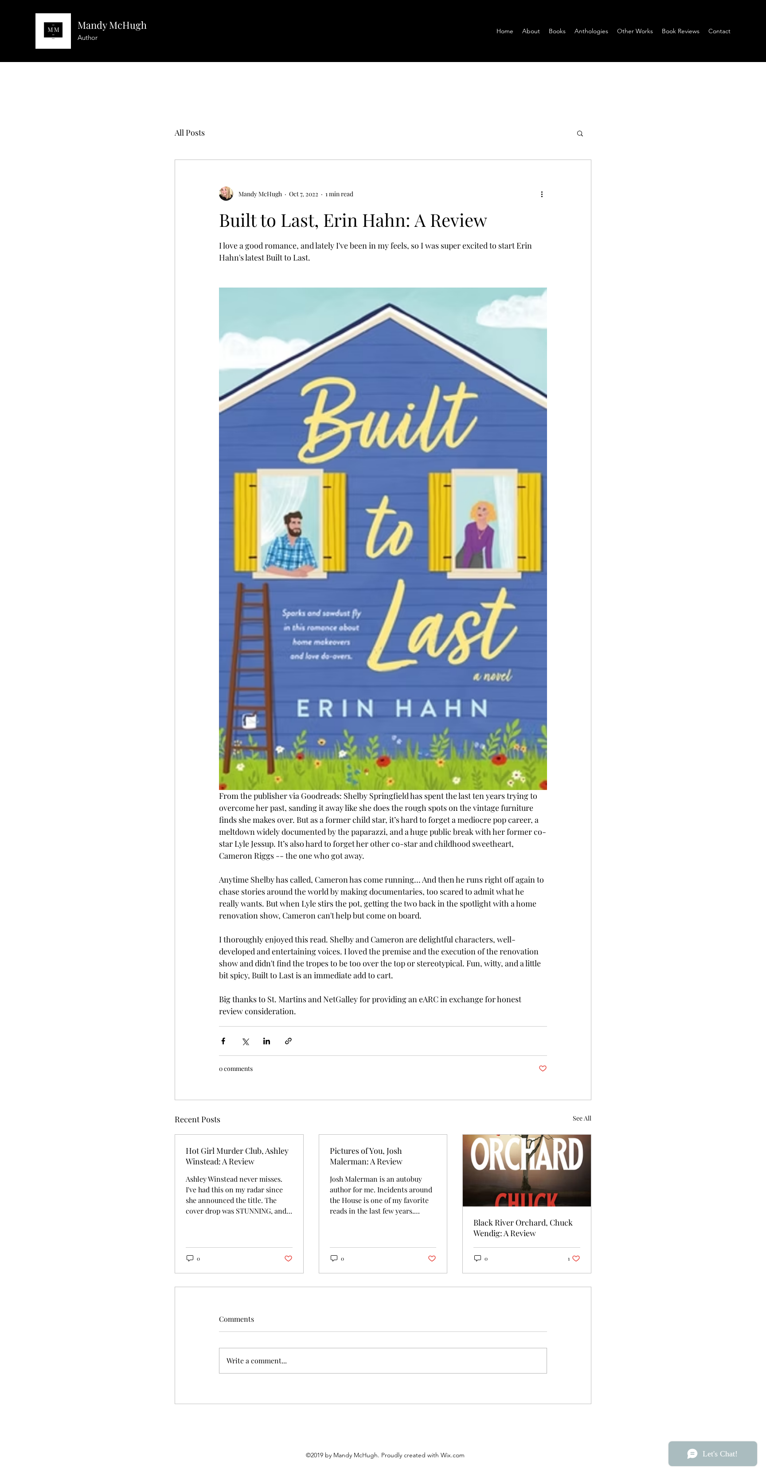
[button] (580, 132)
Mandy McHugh (112, 24)
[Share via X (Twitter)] (245, 1041)
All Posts (190, 132)
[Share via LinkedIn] (266, 1041)
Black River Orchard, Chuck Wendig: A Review (523, 1227)
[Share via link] (288, 1041)
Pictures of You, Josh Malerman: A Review (366, 1156)
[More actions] (541, 193)
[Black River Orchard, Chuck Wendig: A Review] (527, 1170)
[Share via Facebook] (223, 1041)
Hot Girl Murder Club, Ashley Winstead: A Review (237, 1156)
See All (582, 1118)
